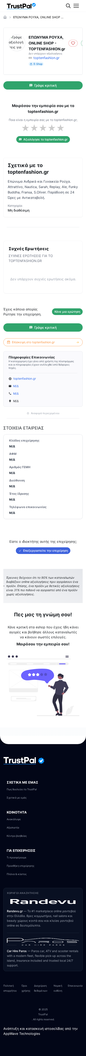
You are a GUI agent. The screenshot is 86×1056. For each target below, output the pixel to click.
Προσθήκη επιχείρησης (20, 865)
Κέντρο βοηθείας (17, 835)
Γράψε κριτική (45, 85)
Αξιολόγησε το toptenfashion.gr (45, 139)
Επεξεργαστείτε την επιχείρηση (45, 550)
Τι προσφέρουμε (17, 857)
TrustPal (43, 1014)
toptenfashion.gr (46, 58)
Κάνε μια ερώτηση (67, 311)
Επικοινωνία (75, 985)
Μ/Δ (16, 386)
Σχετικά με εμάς (17, 797)
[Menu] (76, 5)
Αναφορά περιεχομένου (45, 413)
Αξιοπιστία (13, 827)
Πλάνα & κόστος (17, 874)
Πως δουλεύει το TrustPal (22, 789)
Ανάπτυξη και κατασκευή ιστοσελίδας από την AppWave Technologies (40, 1031)
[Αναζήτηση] (77, 20)
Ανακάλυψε (14, 819)
